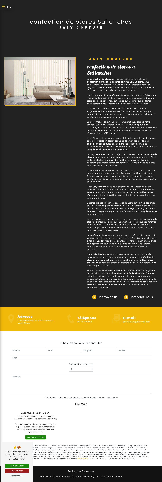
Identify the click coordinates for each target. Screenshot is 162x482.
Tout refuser (17, 470)
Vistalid (45, 476)
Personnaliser (17, 475)
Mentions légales (90, 476)
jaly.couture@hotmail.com (136, 321)
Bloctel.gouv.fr (82, 458)
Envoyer (81, 404)
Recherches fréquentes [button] (81, 471)
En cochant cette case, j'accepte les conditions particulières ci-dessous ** (82, 397)
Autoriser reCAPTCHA (35, 437)
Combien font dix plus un (81, 364)
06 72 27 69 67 (84, 321)
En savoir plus (108, 297)
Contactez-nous (141, 297)
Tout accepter (17, 465)
